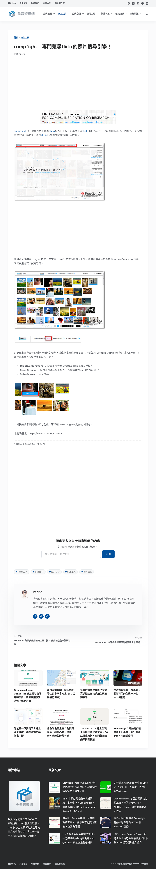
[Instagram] (142, 3)
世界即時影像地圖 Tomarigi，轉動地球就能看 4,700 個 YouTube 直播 (130, 822)
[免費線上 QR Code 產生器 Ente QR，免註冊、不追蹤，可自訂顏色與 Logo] (105, 787)
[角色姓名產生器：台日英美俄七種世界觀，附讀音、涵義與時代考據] (61, 716)
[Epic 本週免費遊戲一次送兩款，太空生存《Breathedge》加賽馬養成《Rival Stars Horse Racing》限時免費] (54, 803)
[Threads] (147, 3)
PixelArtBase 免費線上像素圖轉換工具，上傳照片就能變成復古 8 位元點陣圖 (79, 822)
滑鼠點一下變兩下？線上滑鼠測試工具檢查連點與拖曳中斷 (27, 732)
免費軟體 (47, 13)
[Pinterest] (138, 3)
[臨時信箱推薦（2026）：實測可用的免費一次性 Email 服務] (127, 678)
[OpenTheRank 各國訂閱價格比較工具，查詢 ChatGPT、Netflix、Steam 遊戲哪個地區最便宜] (105, 803)
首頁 (16, 37)
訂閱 (108, 554)
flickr (52, 131)
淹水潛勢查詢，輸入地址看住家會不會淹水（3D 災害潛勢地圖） (61, 694)
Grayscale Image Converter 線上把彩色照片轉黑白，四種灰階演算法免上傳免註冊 (79, 786)
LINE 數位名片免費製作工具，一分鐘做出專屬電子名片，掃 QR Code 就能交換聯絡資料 (79, 838)
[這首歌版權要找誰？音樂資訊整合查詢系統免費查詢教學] (94, 678)
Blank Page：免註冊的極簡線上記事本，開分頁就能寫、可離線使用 (127, 732)
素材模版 (134, 13)
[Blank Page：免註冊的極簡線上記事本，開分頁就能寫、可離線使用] (127, 716)
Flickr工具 (21, 571)
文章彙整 (23, 3)
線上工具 (62, 13)
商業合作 (47, 3)
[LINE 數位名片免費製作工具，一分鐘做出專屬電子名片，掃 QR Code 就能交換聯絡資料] (54, 838)
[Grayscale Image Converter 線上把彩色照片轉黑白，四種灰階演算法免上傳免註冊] (28, 678)
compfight (20, 131)
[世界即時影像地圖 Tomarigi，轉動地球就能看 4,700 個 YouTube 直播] (105, 822)
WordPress (138, 864)
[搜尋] (147, 14)
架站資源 (119, 13)
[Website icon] (41, 616)
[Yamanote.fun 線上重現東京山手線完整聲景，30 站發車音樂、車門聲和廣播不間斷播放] (94, 716)
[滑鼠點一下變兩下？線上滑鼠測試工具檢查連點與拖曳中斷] (28, 716)
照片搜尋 (54, 571)
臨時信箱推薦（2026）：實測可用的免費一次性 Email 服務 (126, 694)
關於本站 (12, 3)
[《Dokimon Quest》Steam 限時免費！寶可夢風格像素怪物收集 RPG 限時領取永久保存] (105, 838)
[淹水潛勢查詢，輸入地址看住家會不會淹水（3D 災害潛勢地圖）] (61, 678)
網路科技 (105, 13)
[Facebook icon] (35, 616)
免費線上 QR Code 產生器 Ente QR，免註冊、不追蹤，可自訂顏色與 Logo (131, 786)
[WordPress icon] (47, 616)
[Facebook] (129, 3)
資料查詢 (86, 571)
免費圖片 (38, 571)
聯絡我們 (35, 3)
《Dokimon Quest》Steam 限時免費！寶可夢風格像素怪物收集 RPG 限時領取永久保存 (131, 838)
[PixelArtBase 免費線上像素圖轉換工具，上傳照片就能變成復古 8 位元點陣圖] (54, 822)
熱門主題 (91, 13)
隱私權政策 (60, 3)
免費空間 (76, 13)
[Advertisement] (78, 82)
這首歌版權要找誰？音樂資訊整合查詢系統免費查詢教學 (93, 694)
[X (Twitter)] (133, 3)
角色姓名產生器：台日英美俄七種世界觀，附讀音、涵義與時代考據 (60, 732)
